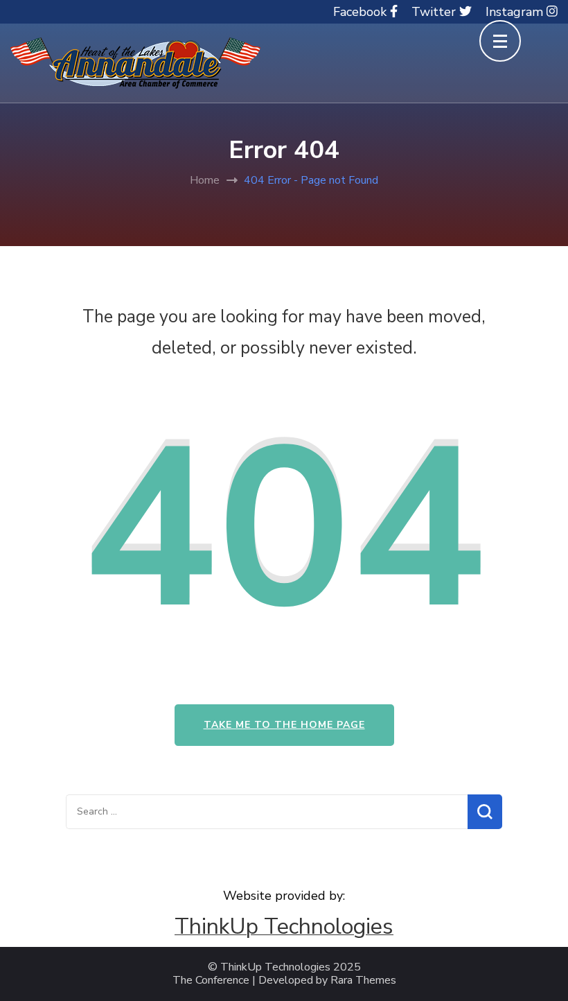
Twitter (435, 11)
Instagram (516, 11)
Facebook (361, 11)
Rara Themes (363, 980)
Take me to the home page (284, 724)
